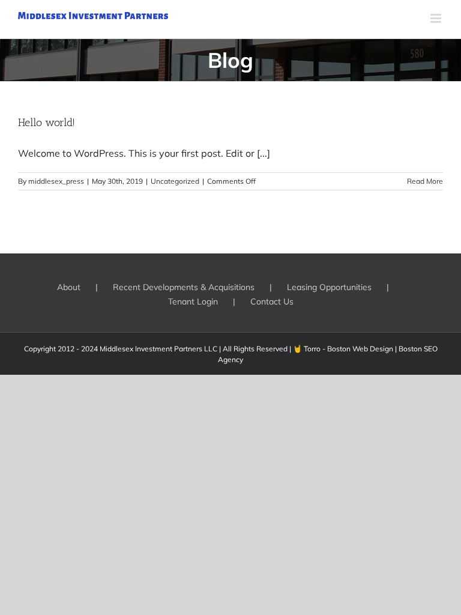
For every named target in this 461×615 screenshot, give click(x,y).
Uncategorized (175, 181)
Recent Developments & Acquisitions (184, 287)
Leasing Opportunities (329, 287)
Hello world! (46, 122)
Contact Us (272, 301)
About (68, 287)
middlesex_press (56, 181)
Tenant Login (193, 301)
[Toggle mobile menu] (436, 18)
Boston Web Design (360, 348)
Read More (425, 181)
